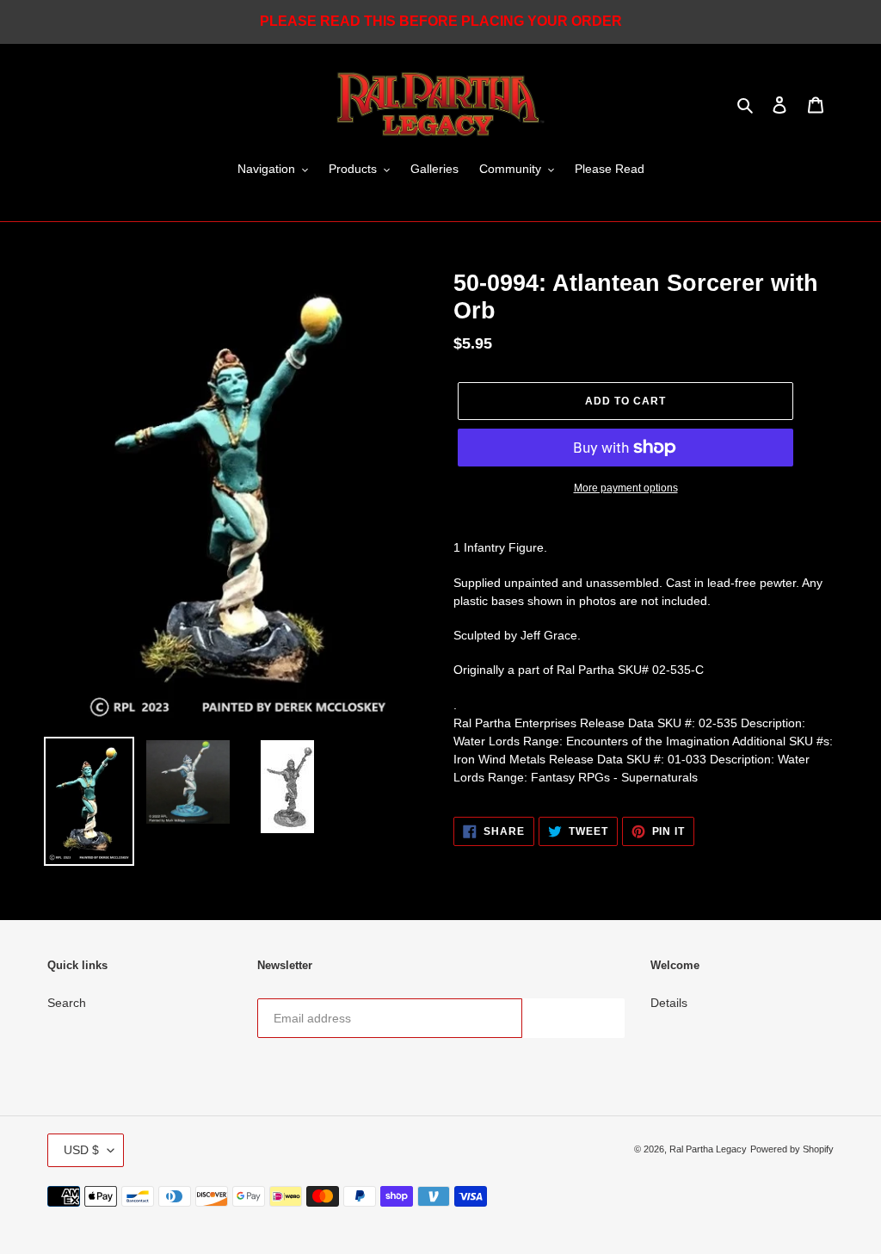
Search (66, 1003)
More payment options (626, 488)
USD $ (81, 1150)
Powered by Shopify (792, 1149)
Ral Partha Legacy (708, 1149)
